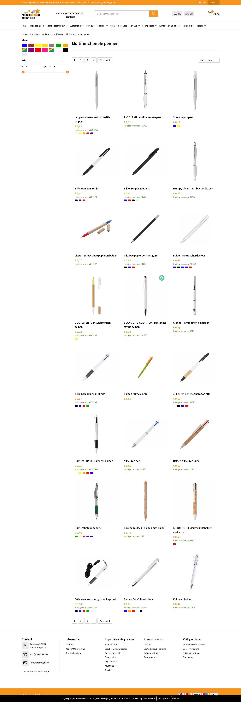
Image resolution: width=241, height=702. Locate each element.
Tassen (200, 25)
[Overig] (24, 50)
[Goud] (44, 45)
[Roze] (44, 50)
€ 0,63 (176, 398)
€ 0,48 (127, 532)
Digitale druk (111, 661)
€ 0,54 (127, 260)
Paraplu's (187, 25)
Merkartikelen (37, 25)
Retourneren (150, 657)
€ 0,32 (78, 331)
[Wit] (58, 50)
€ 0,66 (127, 465)
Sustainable (75, 25)
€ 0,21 (127, 122)
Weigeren (175, 698)
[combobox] (122, 13)
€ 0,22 (176, 193)
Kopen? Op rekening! (75, 648)
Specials (101, 25)
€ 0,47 (176, 604)
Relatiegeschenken (56, 25)
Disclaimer (188, 657)
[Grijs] (51, 45)
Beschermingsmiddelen (116, 648)
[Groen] (58, 45)
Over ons (202, 2)
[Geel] (38, 45)
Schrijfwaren (148, 25)
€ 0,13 (78, 126)
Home (24, 25)
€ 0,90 (78, 604)
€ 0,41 (78, 193)
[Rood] (38, 50)
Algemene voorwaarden (194, 644)
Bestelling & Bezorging (155, 648)
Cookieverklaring (191, 648)
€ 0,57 (78, 398)
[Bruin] (31, 45)
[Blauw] (24, 45)
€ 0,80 (127, 398)
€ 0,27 (78, 260)
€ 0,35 (78, 465)
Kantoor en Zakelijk (168, 25)
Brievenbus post (112, 653)
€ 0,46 (176, 260)
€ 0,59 (176, 537)
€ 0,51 (127, 604)
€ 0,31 (176, 327)
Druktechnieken (73, 653)
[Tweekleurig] (51, 50)
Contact (213, 2)
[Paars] (31, 50)
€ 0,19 (176, 122)
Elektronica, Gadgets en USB (124, 25)
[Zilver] (24, 54)
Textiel (89, 25)
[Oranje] (65, 45)
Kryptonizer (110, 665)
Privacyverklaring (191, 653)
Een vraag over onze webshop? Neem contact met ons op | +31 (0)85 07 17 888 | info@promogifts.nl (69, 2)
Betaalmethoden (152, 653)
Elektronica (110, 657)
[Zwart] (65, 50)
